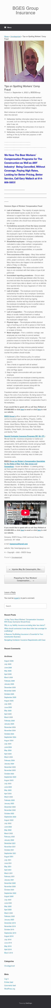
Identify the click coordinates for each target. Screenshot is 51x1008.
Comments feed (10, 985)
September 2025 (10, 697)
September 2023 (10, 777)
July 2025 (7, 704)
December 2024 (10, 727)
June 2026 (8, 667)
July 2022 (7, 823)
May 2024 (7, 750)
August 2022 (8, 820)
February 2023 (9, 800)
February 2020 (9, 916)
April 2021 (8, 870)
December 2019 (10, 923)
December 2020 (10, 883)
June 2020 (8, 903)
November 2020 (10, 886)
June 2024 (8, 747)
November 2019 (10, 926)
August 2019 (8, 936)
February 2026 (9, 681)
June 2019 (8, 943)
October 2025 (9, 694)
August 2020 (8, 896)
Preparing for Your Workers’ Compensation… (25, 579)
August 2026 (8, 661)
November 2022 (10, 810)
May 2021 (7, 866)
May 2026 (7, 670)
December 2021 (10, 843)
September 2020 (10, 893)
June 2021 (8, 863)
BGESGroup (35, 92)
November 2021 (10, 846)
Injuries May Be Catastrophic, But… (25, 569)
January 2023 (9, 803)
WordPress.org (9, 988)
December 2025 (10, 687)
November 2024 (10, 730)
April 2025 (8, 714)
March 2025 (8, 717)
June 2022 (8, 826)
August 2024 (8, 740)
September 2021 (10, 853)
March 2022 (8, 833)
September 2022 (10, 816)
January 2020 (9, 919)
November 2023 (10, 770)
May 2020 (7, 906)
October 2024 (9, 734)
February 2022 (9, 836)
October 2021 (9, 850)
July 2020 (7, 899)
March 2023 (8, 797)
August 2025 (8, 700)
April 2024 (8, 753)
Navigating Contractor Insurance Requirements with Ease (24, 640)
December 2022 (10, 807)
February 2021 (9, 876)
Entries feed (8, 982)
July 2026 (7, 664)
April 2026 (8, 674)
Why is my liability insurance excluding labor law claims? (24, 625)
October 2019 (9, 929)
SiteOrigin (29, 1003)
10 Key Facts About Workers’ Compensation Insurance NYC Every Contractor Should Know (24, 620)
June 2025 (8, 707)
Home (6, 36)
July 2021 (7, 860)
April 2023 (8, 793)
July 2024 (7, 743)
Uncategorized (15, 36)
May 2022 (7, 830)
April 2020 (8, 909)
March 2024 (8, 757)
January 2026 (9, 684)
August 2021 (8, 856)
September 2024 (10, 737)
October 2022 (9, 813)
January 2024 (9, 763)
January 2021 (9, 880)
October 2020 (9, 889)
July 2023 (7, 783)
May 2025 (7, 710)
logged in (17, 598)
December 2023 (10, 767)
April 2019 (8, 949)
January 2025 (9, 724)
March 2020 (8, 913)
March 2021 (8, 873)
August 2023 (8, 780)
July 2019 (7, 939)
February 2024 (9, 760)
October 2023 (9, 773)
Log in (6, 979)
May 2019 (7, 946)
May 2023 (7, 790)
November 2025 (10, 690)
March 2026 (8, 677)
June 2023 (8, 787)
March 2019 (8, 953)
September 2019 (10, 933)
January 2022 (9, 840)
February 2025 (9, 720)
